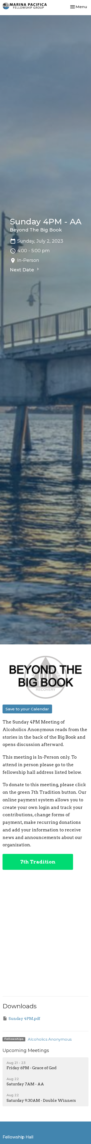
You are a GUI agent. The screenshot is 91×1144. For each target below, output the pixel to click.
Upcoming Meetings (26, 1050)
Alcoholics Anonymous (50, 1039)
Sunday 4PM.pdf (24, 1018)
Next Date (22, 270)
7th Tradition (37, 862)
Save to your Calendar (27, 709)
